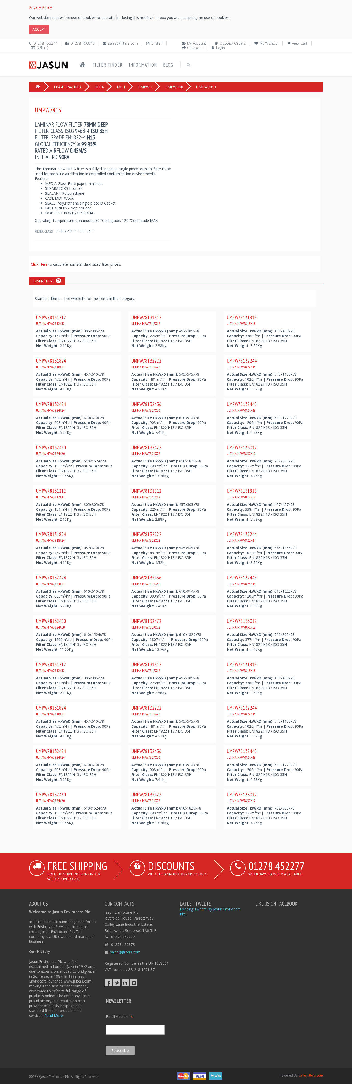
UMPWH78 (174, 86)
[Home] (82, 64)
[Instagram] (133, 982)
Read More (53, 1015)
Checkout (195, 47)
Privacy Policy (40, 7)
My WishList (269, 43)
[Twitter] (116, 982)
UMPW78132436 (146, 407)
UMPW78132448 (242, 407)
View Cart (299, 43)
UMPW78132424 (51, 407)
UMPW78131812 (146, 320)
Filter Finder (108, 65)
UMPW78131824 (51, 363)
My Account (196, 43)
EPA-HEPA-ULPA (68, 86)
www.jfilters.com (311, 1075)
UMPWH (145, 86)
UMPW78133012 (242, 450)
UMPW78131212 (51, 320)
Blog (168, 65)
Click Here (39, 264)
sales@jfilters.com (123, 43)
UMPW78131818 (242, 320)
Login (220, 47)
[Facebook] (108, 982)
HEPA (99, 86)
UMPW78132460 (51, 450)
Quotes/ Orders (233, 43)
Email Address (119, 1016)
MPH (121, 86)
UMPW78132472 (146, 450)
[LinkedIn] (125, 982)
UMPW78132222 (146, 363)
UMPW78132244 (242, 363)
